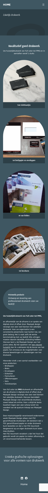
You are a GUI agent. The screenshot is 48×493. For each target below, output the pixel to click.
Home (7, 4)
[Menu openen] (43, 4)
